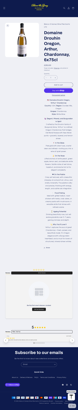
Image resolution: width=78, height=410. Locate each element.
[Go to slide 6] (42, 343)
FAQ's (36, 377)
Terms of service (44, 403)
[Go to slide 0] (34, 343)
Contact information (56, 403)
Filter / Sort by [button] (16, 331)
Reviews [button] (8, 272)
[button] (4, 8)
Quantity (47, 73)
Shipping (56, 68)
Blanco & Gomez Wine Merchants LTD (30, 401)
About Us (15, 377)
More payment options (58, 95)
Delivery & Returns (26, 377)
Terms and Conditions (47, 377)
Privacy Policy (61, 377)
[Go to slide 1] (35, 343)
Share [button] (48, 247)
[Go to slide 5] (41, 343)
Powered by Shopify (47, 401)
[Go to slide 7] (44, 343)
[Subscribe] (55, 364)
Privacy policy (59, 401)
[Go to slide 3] (38, 343)
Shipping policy (68, 403)
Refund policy (69, 401)
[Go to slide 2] (37, 343)
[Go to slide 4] (39, 343)
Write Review (42, 272)
